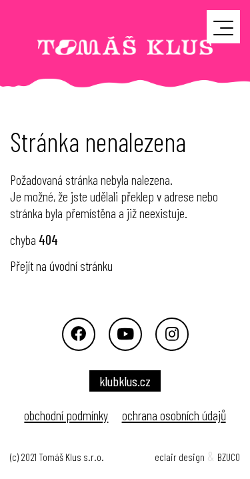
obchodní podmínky (66, 415)
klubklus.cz (125, 381)
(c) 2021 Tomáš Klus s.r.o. (57, 456)
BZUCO (228, 456)
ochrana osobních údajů (174, 415)
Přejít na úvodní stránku (61, 266)
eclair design (180, 456)
